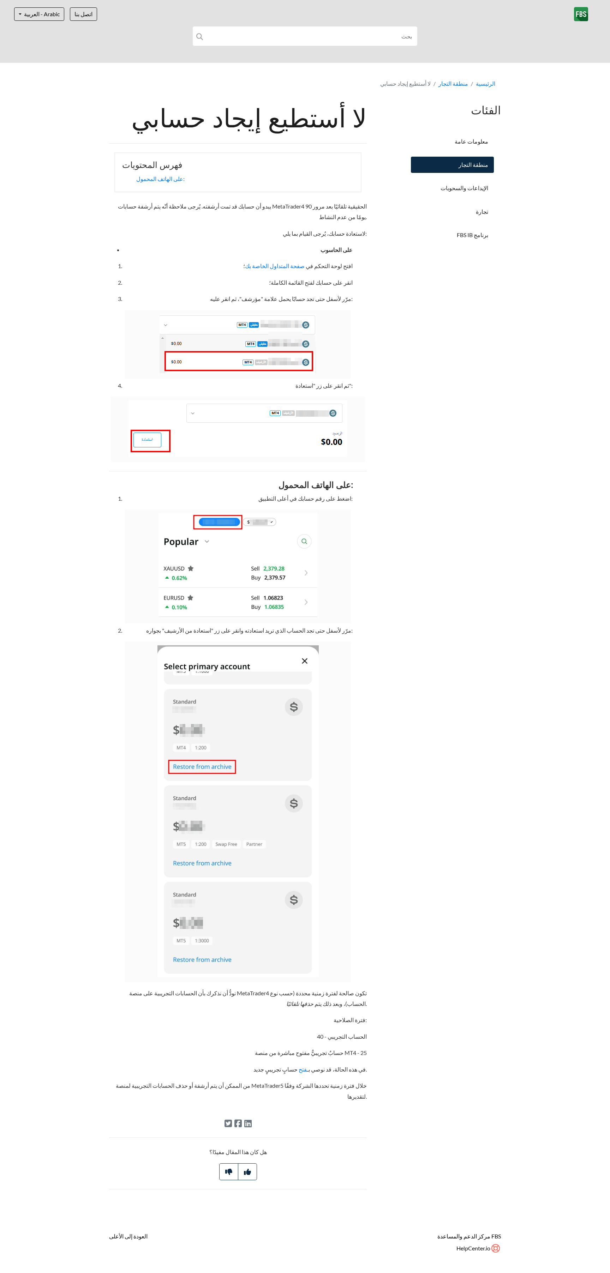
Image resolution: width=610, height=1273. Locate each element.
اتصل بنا (83, 14)
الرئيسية (485, 83)
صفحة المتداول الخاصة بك (275, 266)
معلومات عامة (471, 141)
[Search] (200, 36)
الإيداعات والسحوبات (464, 188)
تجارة (482, 211)
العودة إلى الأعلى (128, 1236)
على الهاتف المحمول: (160, 178)
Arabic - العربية (41, 14)
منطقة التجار (453, 83)
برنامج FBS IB (472, 234)
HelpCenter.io (473, 1248)
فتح (303, 1069)
